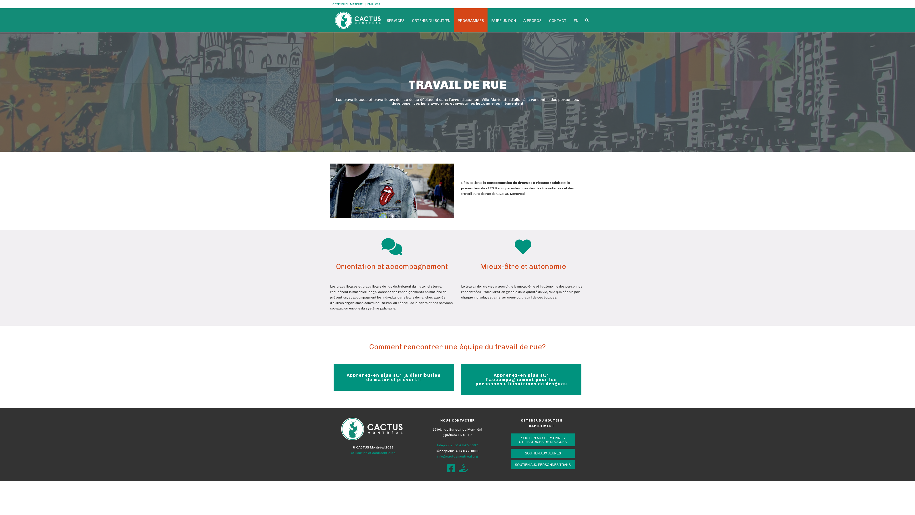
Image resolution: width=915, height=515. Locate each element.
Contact (557, 20)
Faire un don (503, 20)
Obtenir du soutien (431, 20)
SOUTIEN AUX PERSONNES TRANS (543, 465)
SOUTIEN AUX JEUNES (543, 453)
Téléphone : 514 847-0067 (457, 445)
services (396, 20)
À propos (532, 20)
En (576, 20)
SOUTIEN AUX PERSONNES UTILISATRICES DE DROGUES (543, 440)
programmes (471, 20)
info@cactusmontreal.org (457, 456)
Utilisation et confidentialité (373, 453)
